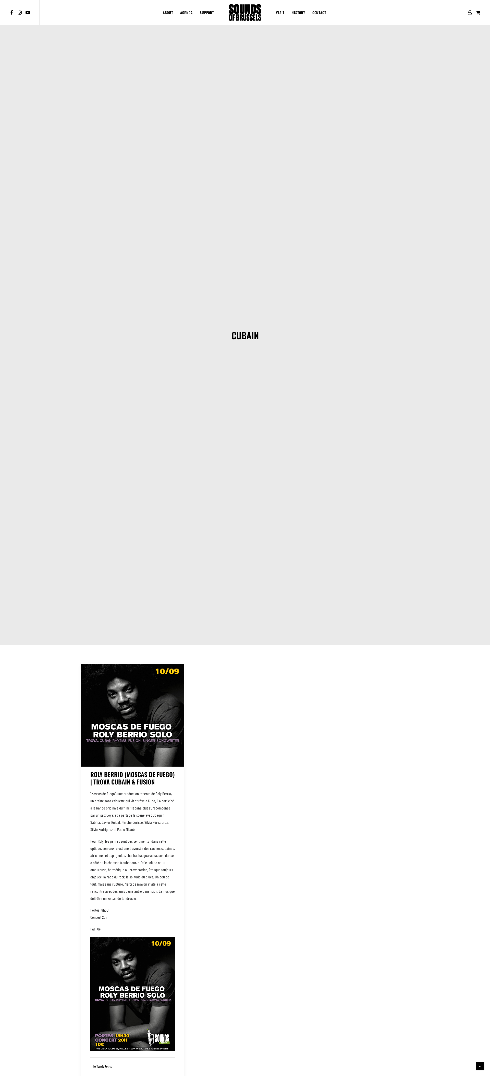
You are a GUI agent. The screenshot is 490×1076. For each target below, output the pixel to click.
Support (207, 12)
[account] (471, 12)
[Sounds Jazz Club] (245, 12)
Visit (280, 12)
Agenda (186, 12)
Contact (319, 12)
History (298, 12)
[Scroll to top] (480, 1065)
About (168, 12)
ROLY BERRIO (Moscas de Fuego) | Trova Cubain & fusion (132, 778)
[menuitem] (12, 12)
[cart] (477, 12)
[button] (12, 12)
